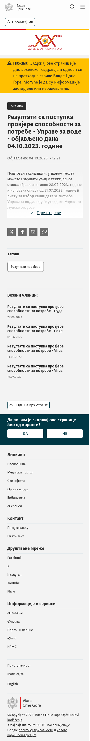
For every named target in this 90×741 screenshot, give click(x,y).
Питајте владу (17, 528)
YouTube (13, 583)
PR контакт (15, 536)
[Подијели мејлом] (33, 232)
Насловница (16, 464)
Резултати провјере (25, 267)
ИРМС (12, 647)
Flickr (11, 591)
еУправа (13, 621)
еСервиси (14, 506)
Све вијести (16, 481)
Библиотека (16, 498)
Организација (17, 489)
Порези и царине (20, 630)
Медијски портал (20, 472)
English (12, 684)
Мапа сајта (15, 674)
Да (25, 433)
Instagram (15, 575)
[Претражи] (72, 7)
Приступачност (19, 665)
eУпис (11, 638)
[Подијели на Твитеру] (11, 232)
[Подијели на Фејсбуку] (22, 232)
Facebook (14, 558)
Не (64, 433)
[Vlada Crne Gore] (30, 7)
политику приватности (36, 730)
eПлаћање (15, 613)
